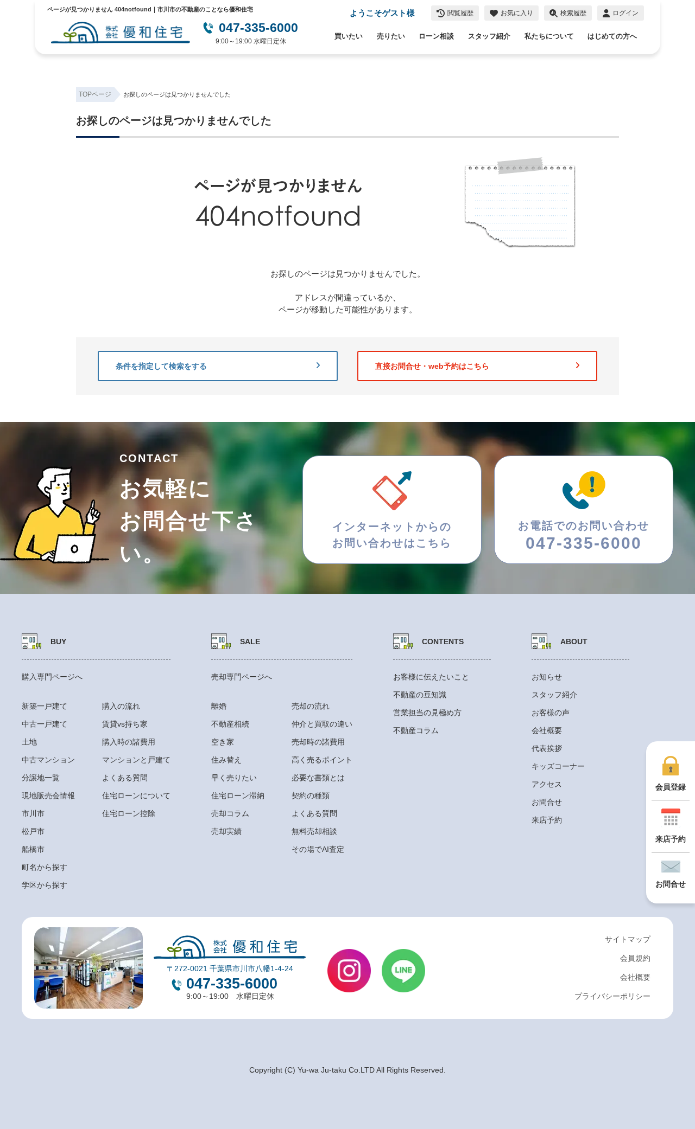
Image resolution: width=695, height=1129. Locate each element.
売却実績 (226, 831)
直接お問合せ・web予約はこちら (432, 366)
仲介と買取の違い (322, 724)
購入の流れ (121, 706)
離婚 (218, 706)
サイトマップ (627, 939)
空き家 (222, 741)
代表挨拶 (547, 748)
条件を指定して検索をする (161, 366)
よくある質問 (125, 777)
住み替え (226, 759)
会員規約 (635, 958)
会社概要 (547, 730)
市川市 (33, 813)
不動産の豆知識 (419, 694)
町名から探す (44, 867)
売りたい (391, 36)
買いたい (348, 36)
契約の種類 (311, 795)
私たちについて (549, 36)
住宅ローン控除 (128, 813)
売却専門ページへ (241, 676)
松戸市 (33, 831)
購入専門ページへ (52, 676)
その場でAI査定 (318, 849)
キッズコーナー (558, 766)
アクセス (547, 784)
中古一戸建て (44, 724)
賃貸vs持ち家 (125, 724)
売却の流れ (311, 706)
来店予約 (547, 820)
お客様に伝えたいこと (431, 676)
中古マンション (48, 759)
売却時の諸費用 (318, 741)
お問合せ (547, 802)
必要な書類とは (318, 777)
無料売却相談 (314, 831)
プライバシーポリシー (612, 996)
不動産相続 (230, 724)
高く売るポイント (322, 759)
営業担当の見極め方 (427, 712)
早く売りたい (234, 777)
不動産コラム (416, 730)
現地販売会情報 (48, 795)
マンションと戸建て (136, 759)
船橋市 (33, 849)
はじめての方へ (612, 36)
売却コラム (230, 813)
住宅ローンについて (136, 795)
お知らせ (547, 676)
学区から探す (44, 885)
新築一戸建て (44, 706)
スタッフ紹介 (489, 36)
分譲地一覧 (41, 777)
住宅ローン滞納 (237, 795)
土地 (29, 741)
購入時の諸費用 (128, 741)
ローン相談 (436, 36)
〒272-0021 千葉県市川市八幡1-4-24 (230, 968)
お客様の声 (551, 712)
